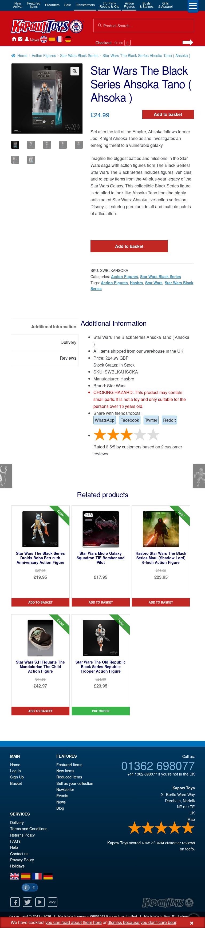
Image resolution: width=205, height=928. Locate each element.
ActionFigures (129, 5)
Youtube (40, 902)
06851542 (97, 916)
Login (26, 39)
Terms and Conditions (28, 828)
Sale (67, 4)
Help (14, 847)
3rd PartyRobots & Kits (109, 5)
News (34, 39)
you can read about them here (73, 922)
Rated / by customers (117, 447)
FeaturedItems (33, 5)
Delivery (17, 822)
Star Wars (154, 282)
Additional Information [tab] (53, 326)
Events (62, 795)
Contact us (19, 853)
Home (14, 39)
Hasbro (136, 282)
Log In (15, 770)
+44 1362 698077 (142, 774)
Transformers (85, 4)
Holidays (17, 866)
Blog (60, 808)
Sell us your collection (74, 783)
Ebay (52, 902)
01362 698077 (158, 765)
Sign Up (17, 777)
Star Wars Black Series (79, 55)
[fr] (60, 39)
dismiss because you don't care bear (142, 922)
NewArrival (17, 5)
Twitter (151, 420)
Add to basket (168, 114)
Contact (20, 39)
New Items (65, 770)
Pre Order (100, 711)
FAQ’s (15, 841)
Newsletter (65, 789)
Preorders (52, 4)
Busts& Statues (146, 5)
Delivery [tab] (68, 342)
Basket (16, 783)
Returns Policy (22, 835)
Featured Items (69, 764)
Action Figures (44, 55)
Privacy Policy (22, 859)
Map (191, 819)
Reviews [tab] (68, 358)
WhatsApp (105, 420)
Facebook (129, 420)
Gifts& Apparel (165, 5)
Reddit (169, 420)
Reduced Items (69, 777)
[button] (74, 71)
